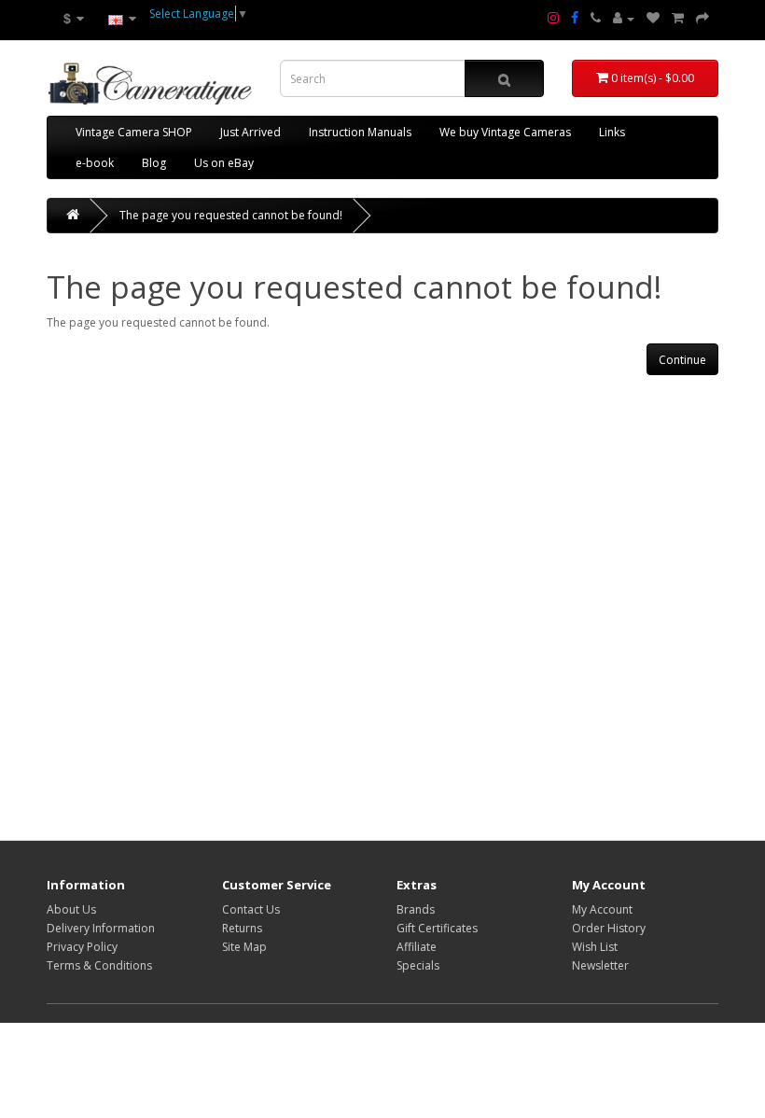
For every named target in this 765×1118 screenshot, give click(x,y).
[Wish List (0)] (653, 18)
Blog (154, 163)
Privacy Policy (82, 947)
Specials (417, 965)
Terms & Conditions (99, 965)
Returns (242, 928)
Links (612, 132)
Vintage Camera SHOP (134, 132)
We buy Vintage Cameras (505, 132)
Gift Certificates (437, 928)
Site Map (244, 947)
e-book (95, 163)
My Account (602, 909)
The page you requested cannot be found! (230, 215)
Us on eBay (224, 163)
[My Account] (623, 18)
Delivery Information (101, 928)
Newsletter (600, 965)
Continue (682, 360)
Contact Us (251, 909)
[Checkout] (702, 18)
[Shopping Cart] (678, 18)
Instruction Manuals (360, 132)
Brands (415, 909)
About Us (71, 909)
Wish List (595, 947)
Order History (609, 928)
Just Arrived (250, 132)
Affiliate (416, 947)
